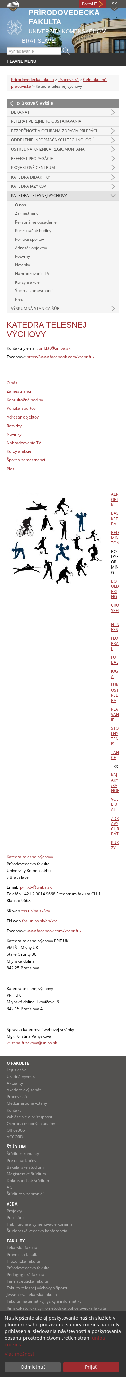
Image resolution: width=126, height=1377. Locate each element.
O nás (20, 205)
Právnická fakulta (23, 1254)
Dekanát (20, 112)
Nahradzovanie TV (32, 273)
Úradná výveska (22, 1076)
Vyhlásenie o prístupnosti (30, 1117)
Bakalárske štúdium (25, 1167)
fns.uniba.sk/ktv (35, 911)
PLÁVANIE (115, 714)
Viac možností (20, 1353)
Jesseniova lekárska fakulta (32, 1294)
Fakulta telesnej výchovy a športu (37, 1288)
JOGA (114, 673)
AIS (10, 1187)
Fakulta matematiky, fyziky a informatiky (44, 1301)
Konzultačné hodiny (33, 230)
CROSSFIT (115, 610)
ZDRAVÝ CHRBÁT (115, 826)
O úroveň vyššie (35, 103)
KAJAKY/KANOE (115, 782)
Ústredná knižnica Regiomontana (48, 149)
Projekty (14, 1211)
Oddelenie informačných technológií (52, 140)
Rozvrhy (22, 256)
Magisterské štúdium (26, 1174)
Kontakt (14, 1110)
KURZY (115, 845)
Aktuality (15, 1083)
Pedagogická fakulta (25, 1274)
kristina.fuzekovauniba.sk (32, 1043)
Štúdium (16, 1147)
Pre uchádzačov (21, 1160)
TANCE (115, 755)
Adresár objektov (31, 248)
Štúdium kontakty (23, 1154)
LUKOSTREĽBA (115, 692)
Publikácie (16, 1217)
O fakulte (18, 1063)
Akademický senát (24, 1090)
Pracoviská (68, 79)
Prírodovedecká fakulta (32, 79)
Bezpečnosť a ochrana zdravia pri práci (54, 131)
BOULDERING (115, 589)
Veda (12, 1204)
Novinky (22, 265)
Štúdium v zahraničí (25, 1194)
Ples (19, 299)
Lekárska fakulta (22, 1247)
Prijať (91, 1367)
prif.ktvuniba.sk (54, 348)
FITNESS (115, 627)
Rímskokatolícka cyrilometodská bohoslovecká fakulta (57, 1308)
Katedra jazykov (28, 186)
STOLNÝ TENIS (115, 736)
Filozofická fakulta (23, 1261)
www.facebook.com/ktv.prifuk (54, 931)
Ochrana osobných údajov (31, 1123)
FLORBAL (115, 643)
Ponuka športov (29, 239)
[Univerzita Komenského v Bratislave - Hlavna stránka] (14, 26)
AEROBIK (114, 499)
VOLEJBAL (114, 804)
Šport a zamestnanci (34, 290)
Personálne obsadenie (36, 222)
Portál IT (89, 4)
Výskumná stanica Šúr (35, 308)
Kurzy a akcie (27, 282)
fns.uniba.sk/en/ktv (39, 921)
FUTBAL (114, 660)
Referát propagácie (32, 158)
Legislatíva (17, 1070)
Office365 (16, 1130)
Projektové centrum (33, 167)
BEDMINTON (115, 538)
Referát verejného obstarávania (46, 121)
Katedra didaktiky (30, 177)
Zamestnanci (27, 213)
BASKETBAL (115, 518)
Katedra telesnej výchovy (39, 195)
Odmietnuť (32, 1367)
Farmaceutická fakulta (27, 1281)
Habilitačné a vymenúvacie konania (40, 1224)
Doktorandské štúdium (28, 1180)
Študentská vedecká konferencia (37, 1231)
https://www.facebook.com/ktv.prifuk (60, 357)
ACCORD (15, 1137)
